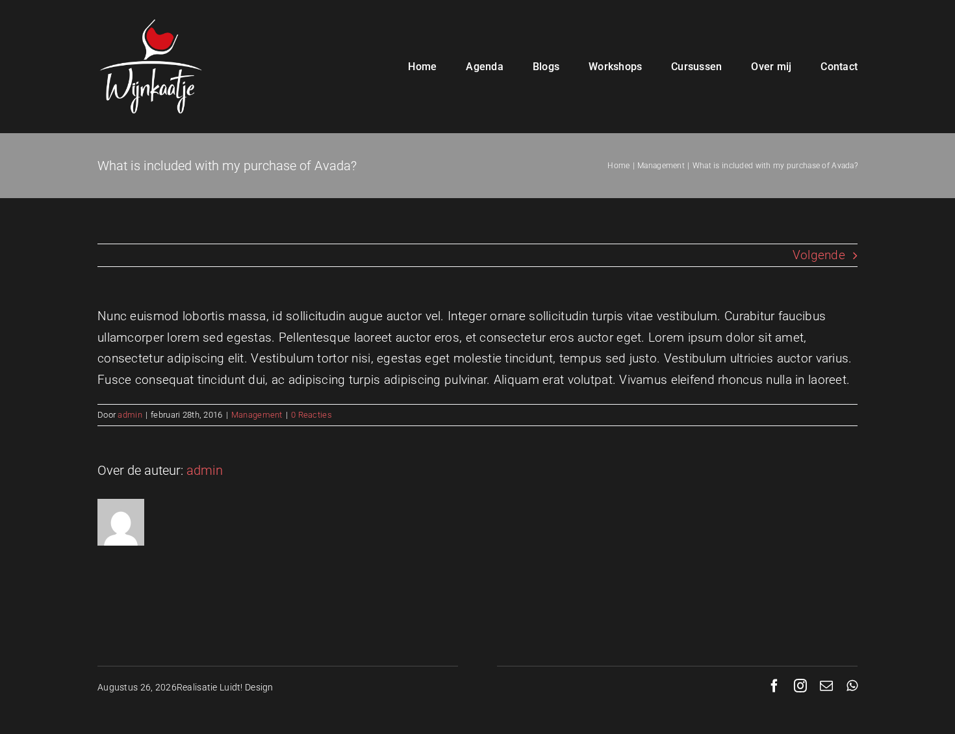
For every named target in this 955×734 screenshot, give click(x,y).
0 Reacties (311, 415)
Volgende (819, 254)
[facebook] (774, 685)
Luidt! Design (247, 687)
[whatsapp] (852, 685)
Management (257, 415)
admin (130, 415)
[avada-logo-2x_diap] (151, 19)
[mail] (826, 685)
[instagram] (800, 685)
